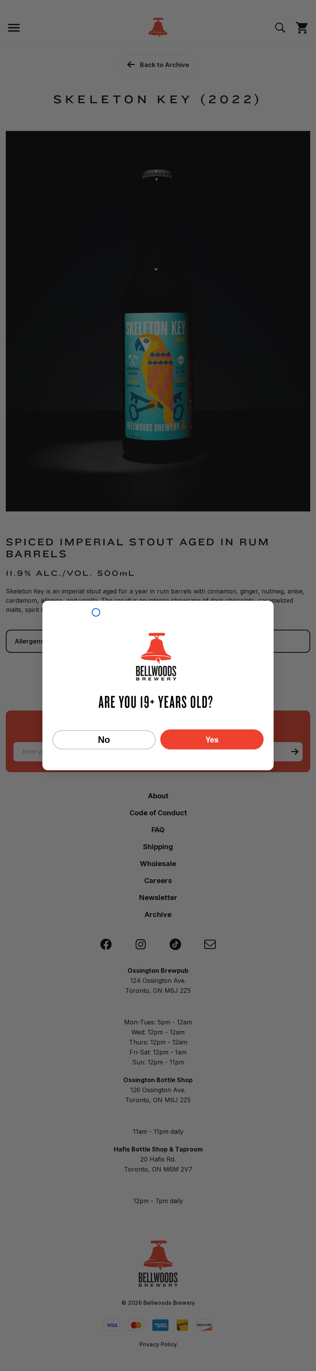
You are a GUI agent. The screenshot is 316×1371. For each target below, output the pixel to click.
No (104, 739)
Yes (212, 739)
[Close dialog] (96, 612)
